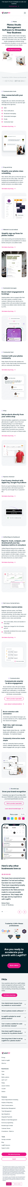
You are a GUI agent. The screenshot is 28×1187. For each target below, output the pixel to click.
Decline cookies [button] (17, 1184)
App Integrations (6, 1114)
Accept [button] (8, 1184)
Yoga (3, 1074)
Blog (3, 1142)
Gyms (3, 1071)
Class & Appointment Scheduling (10, 1099)
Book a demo (14, 965)
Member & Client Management (9, 1119)
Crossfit (3, 1088)
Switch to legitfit (6, 1060)
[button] (24, 12)
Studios (3, 1091)
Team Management (6, 1111)
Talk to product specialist (14, 698)
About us (4, 1063)
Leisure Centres (6, 1085)
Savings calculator (6, 1139)
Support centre (5, 1148)
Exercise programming (7, 1122)
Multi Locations (5, 1077)
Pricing (3, 1057)
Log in (14, 1159)
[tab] (14, 716)
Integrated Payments (7, 1117)
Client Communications (7, 1105)
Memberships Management (8, 1108)
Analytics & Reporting (7, 1102)
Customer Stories (6, 1128)
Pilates (3, 1083)
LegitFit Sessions (6, 1145)
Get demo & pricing (14, 49)
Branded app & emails (7, 1125)
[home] (6, 13)
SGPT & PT (4, 1080)
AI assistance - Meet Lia (8, 1131)
